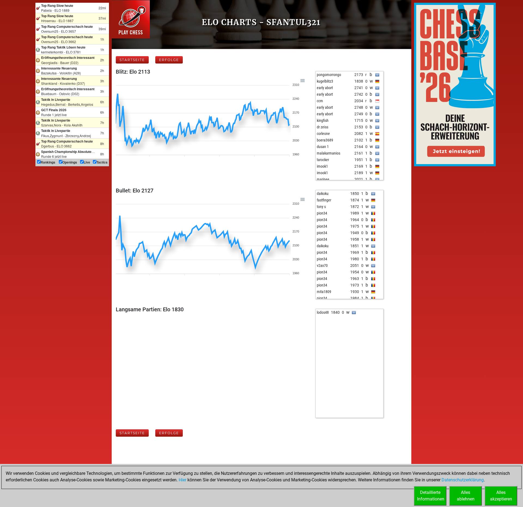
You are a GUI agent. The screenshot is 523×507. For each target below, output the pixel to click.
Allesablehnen (466, 496)
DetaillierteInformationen (430, 496)
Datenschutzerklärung (463, 479)
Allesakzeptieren (501, 496)
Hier (182, 479)
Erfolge (169, 60)
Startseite (132, 60)
